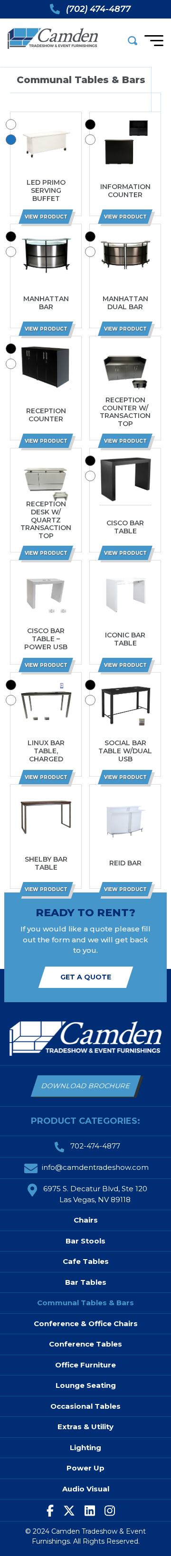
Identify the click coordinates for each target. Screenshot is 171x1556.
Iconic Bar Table (125, 639)
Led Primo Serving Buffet (46, 190)
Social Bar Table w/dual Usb (125, 751)
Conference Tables (85, 1343)
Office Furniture (85, 1364)
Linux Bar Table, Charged (46, 751)
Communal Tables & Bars (85, 1302)
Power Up (85, 1467)
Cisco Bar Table (125, 527)
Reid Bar (125, 863)
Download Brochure (86, 1086)
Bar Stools (85, 1240)
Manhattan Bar (46, 303)
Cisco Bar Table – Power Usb (45, 639)
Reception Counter (46, 415)
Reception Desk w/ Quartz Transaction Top (45, 520)
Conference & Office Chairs (86, 1323)
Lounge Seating (86, 1385)
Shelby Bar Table (46, 863)
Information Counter (125, 191)
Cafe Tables (86, 1261)
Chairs (86, 1219)
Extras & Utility (85, 1426)
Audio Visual (85, 1488)
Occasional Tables (85, 1406)
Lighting (85, 1447)
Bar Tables (85, 1282)
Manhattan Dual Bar (125, 303)
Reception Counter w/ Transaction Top (125, 412)
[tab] (11, 124)
